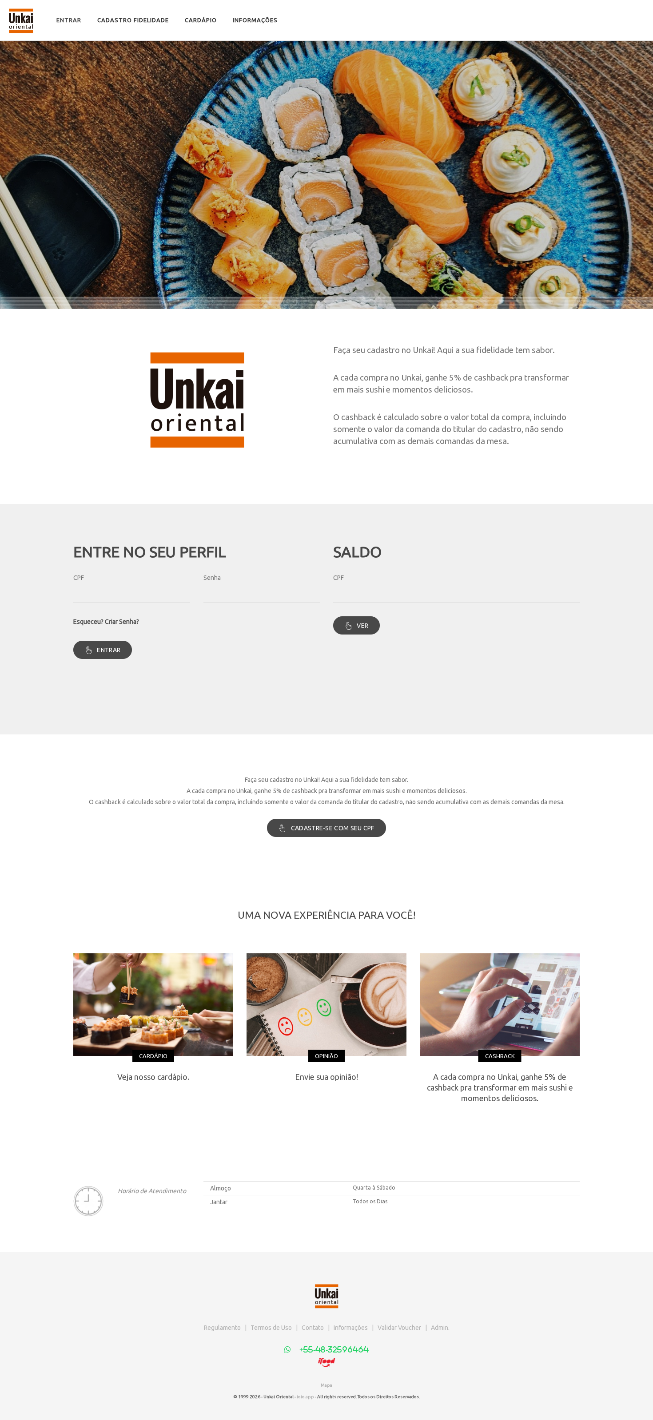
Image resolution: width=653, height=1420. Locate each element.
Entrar (68, 20)
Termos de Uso (271, 1327)
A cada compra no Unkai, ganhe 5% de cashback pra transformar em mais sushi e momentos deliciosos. (500, 1087)
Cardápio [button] (201, 20)
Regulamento (222, 1327)
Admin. (440, 1327)
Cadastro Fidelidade (133, 20)
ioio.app (305, 1396)
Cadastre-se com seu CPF (332, 828)
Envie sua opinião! (326, 1076)
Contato (313, 1327)
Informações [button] (255, 20)
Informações (351, 1327)
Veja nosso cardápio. (153, 1076)
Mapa (326, 1385)
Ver (362, 625)
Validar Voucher (399, 1327)
